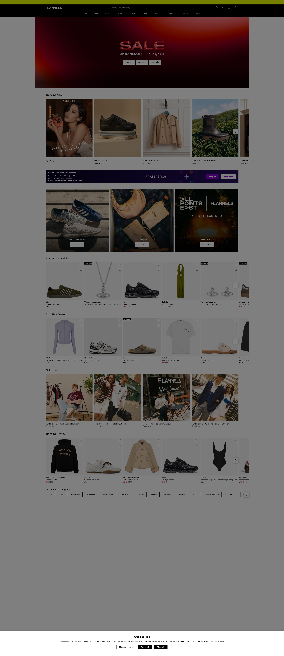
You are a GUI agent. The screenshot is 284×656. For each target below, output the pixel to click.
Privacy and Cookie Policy (214, 641)
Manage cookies (126, 647)
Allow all (160, 647)
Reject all (145, 647)
